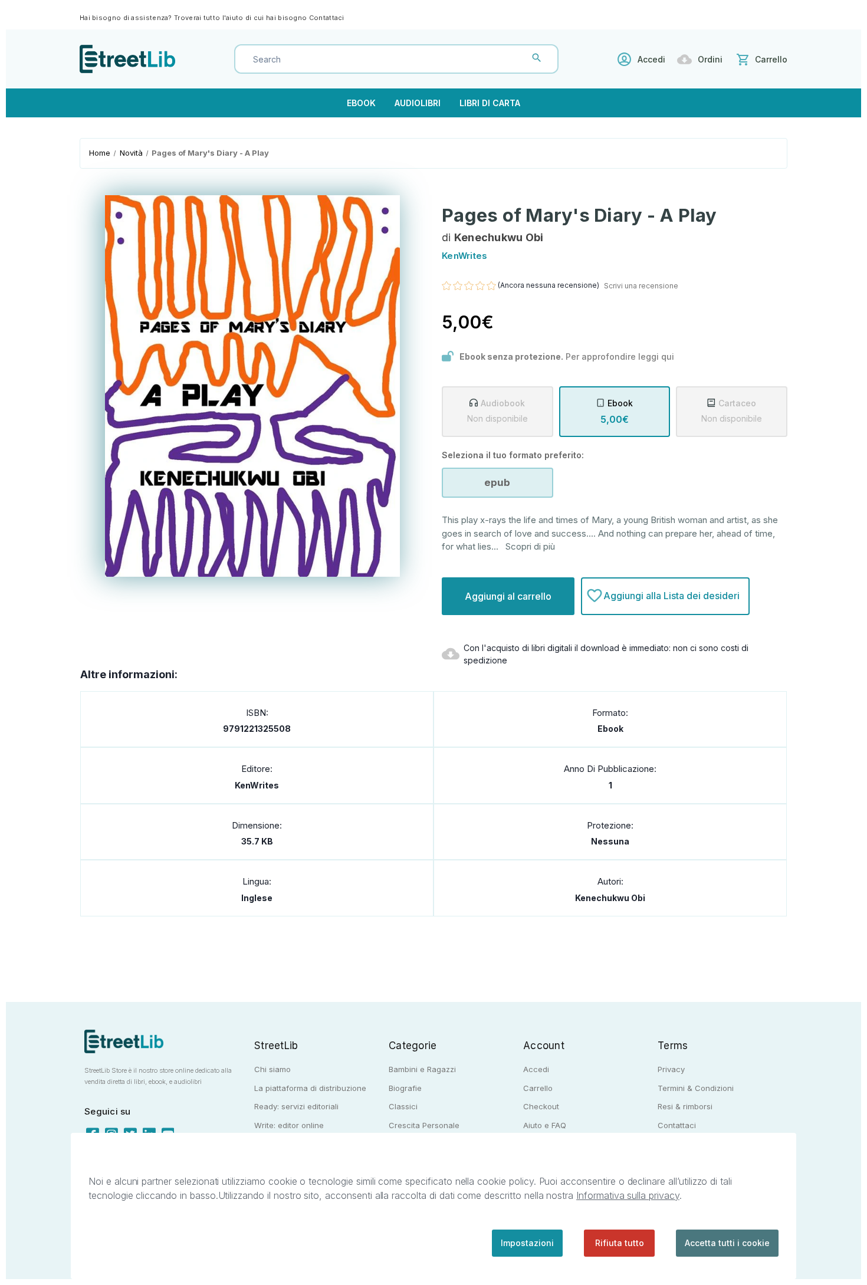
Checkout (541, 1106)
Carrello (538, 1088)
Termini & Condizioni (696, 1088)
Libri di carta (489, 103)
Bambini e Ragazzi (422, 1069)
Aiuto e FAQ (544, 1125)
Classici (403, 1106)
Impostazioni (527, 1243)
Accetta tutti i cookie (727, 1243)
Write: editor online (289, 1125)
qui (667, 356)
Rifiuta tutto (619, 1243)
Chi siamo (272, 1069)
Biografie (405, 1088)
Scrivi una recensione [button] (641, 285)
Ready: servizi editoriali (296, 1106)
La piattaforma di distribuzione (310, 1088)
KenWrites (257, 785)
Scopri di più (530, 546)
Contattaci (326, 18)
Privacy (671, 1069)
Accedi (651, 59)
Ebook (361, 103)
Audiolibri (418, 103)
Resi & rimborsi (685, 1106)
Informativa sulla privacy (627, 1195)
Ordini (710, 59)
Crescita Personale (424, 1125)
